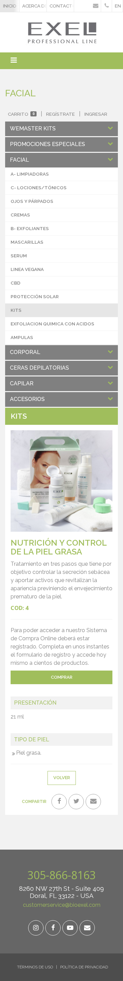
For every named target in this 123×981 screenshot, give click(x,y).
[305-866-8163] (106, 6)
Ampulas (22, 337)
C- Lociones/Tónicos (39, 187)
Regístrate (60, 114)
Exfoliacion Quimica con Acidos (52, 323)
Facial (19, 160)
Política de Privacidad (84, 967)
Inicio (9, 6)
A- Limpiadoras (30, 174)
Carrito (21, 114)
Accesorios (27, 399)
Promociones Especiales (47, 144)
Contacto (62, 6)
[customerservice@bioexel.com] (95, 6)
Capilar (21, 383)
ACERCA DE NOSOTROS (34, 6)
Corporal (25, 352)
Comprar (61, 677)
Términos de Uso (35, 967)
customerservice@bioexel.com (61, 905)
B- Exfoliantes (30, 228)
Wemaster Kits (33, 128)
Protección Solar (35, 296)
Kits (16, 310)
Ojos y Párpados (32, 201)
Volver (61, 777)
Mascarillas (27, 242)
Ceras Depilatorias (39, 368)
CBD (15, 283)
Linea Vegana (27, 269)
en (118, 6)
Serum (19, 255)
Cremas (20, 215)
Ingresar (95, 114)
